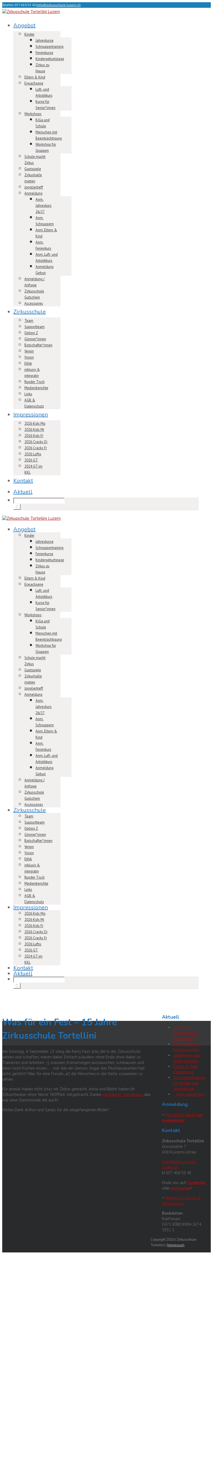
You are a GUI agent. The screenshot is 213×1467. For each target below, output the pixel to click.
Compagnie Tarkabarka (122, 1094)
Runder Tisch (34, 381)
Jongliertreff (33, 187)
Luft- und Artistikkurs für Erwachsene (186, 1033)
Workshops (33, 113)
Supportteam (34, 326)
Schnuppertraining (50, 46)
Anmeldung (33, 193)
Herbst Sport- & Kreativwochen (187, 1046)
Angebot (24, 25)
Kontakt (23, 480)
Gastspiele (32, 168)
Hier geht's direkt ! (182, 1117)
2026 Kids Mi (34, 429)
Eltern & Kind (34, 77)
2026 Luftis (32, 454)
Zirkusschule (29, 311)
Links (28, 394)
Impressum (175, 1245)
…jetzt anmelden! (189, 1094)
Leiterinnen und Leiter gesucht (187, 1058)
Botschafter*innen (38, 345)
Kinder (29, 34)
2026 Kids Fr (33, 435)
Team (28, 320)
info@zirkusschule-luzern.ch (59, 5)
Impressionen (30, 414)
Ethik (28, 363)
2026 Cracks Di (35, 441)
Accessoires (33, 303)
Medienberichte (36, 388)
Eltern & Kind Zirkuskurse (185, 1069)
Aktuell (22, 492)
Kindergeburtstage (50, 58)
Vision (29, 357)
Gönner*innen (35, 339)
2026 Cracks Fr (35, 448)
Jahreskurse (45, 40)
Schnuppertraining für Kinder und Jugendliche (189, 1083)
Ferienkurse (44, 52)
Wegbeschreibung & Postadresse (181, 1200)
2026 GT (31, 460)
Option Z (31, 332)
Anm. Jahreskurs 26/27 (44, 205)
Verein (29, 351)
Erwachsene (33, 83)
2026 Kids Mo (34, 423)
